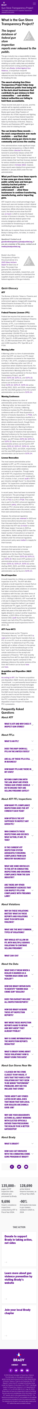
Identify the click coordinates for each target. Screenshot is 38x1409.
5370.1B (10, 377)
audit (27, 478)
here (27, 664)
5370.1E (9, 385)
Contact (14, 1365)
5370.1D (29, 377)
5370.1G (24, 385)
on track (8, 214)
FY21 (10, 499)
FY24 (30, 415)
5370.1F (17, 385)
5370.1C (18, 377)
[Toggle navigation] (34, 3)
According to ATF (8, 677)
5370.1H (28, 392)
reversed (23, 518)
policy (14, 504)
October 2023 (20, 165)
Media (24, 1365)
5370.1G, (25, 446)
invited (23, 540)
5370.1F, (18, 563)
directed (17, 150)
